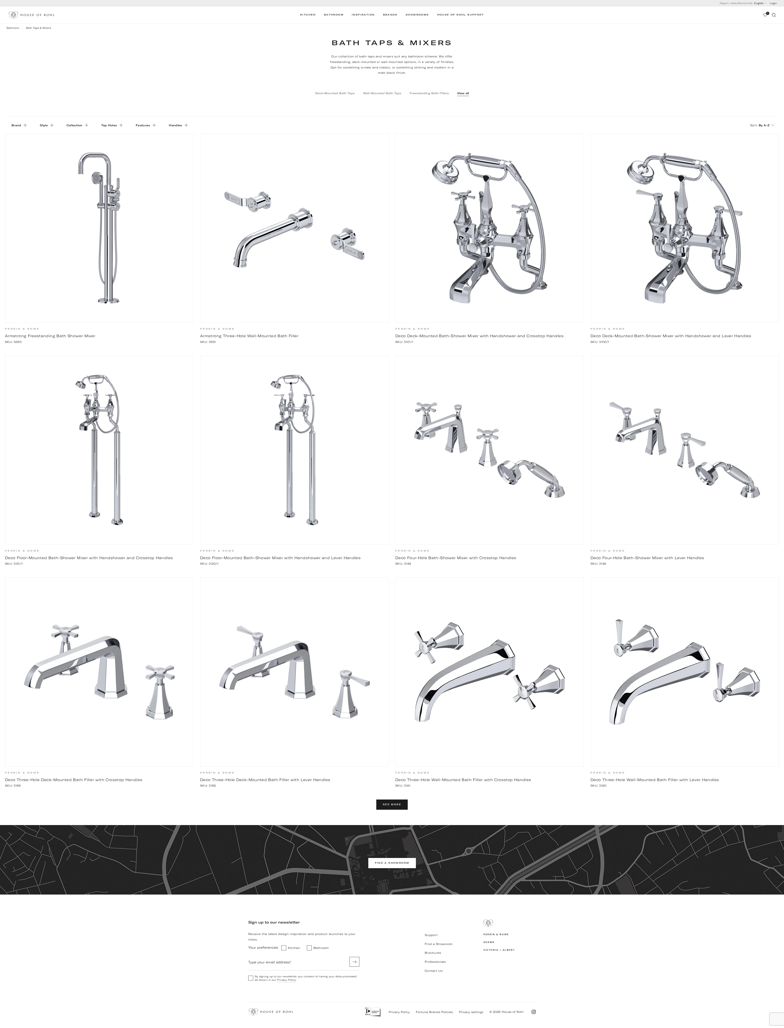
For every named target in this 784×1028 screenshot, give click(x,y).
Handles (175, 125)
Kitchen (308, 14)
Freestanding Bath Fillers (429, 93)
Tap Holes (109, 125)
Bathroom (334, 14)
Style (44, 125)
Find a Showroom (438, 944)
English (759, 3)
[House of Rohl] (509, 923)
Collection (74, 125)
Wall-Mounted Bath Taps (382, 93)
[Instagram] (534, 1012)
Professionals (435, 962)
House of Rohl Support (460, 14)
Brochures (433, 953)
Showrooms (417, 14)
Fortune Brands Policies (434, 1012)
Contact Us (433, 971)
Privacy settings (471, 1012)
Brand (16, 125)
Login (773, 3)
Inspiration (363, 14)
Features (143, 125)
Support (431, 935)
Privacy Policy (286, 979)
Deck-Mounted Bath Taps (335, 93)
